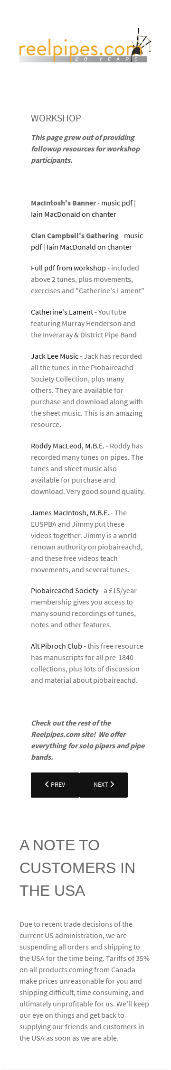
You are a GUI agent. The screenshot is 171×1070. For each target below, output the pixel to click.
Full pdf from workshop (68, 267)
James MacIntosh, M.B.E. (70, 512)
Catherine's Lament (62, 311)
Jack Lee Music (54, 356)
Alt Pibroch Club (56, 646)
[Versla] (85, 47)
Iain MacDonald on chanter (73, 214)
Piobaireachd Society (64, 590)
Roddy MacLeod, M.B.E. (67, 445)
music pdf (117, 202)
